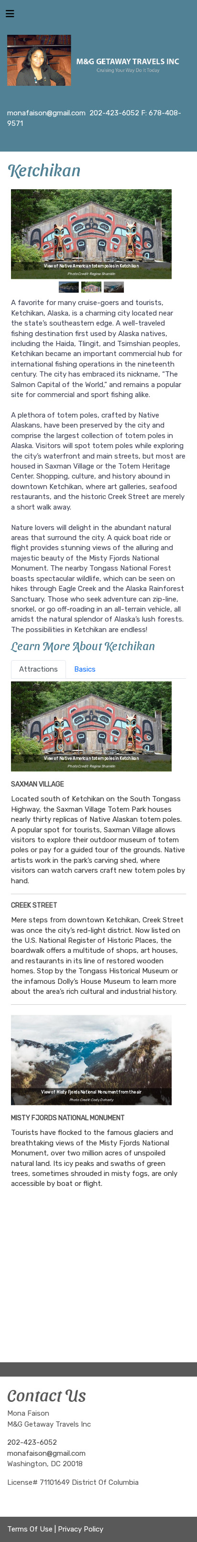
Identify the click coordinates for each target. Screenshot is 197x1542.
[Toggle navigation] (10, 16)
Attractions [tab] (38, 669)
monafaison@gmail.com (46, 1453)
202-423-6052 (32, 1442)
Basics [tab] (85, 669)
